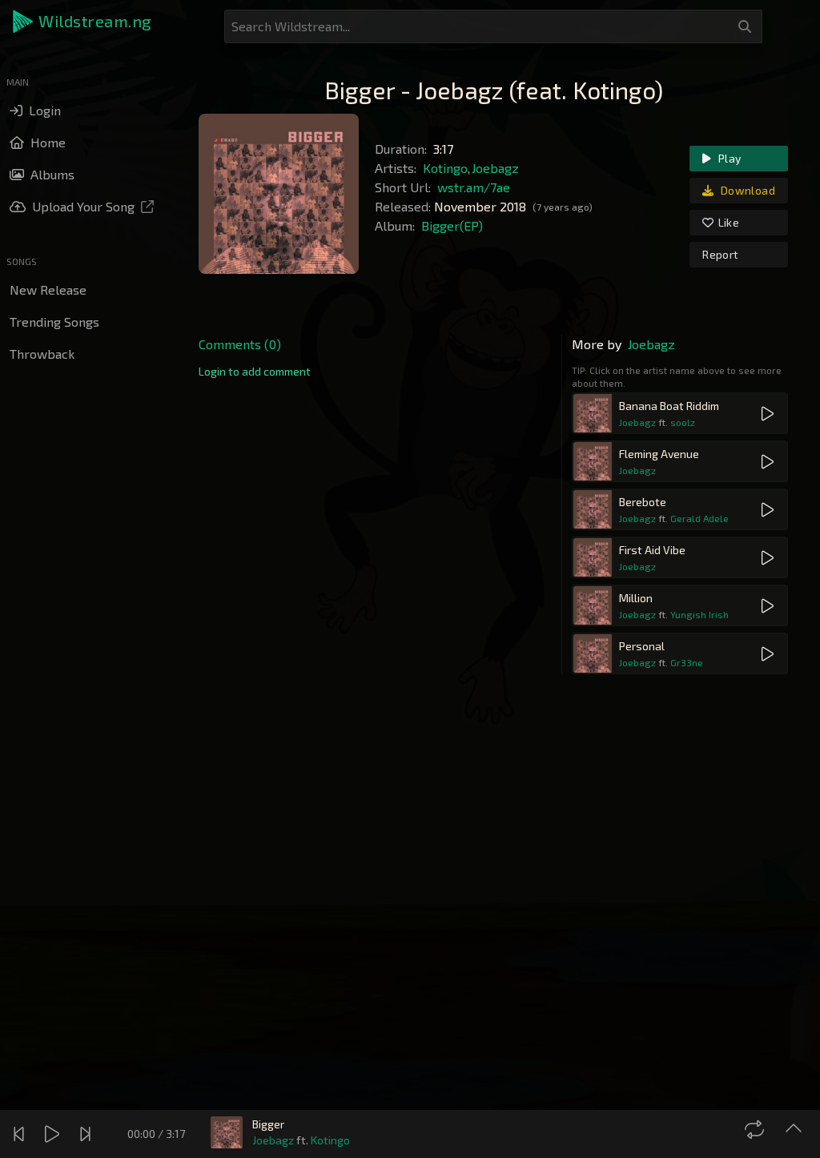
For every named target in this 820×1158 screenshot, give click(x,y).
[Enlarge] (795, 1129)
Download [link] (746, 190)
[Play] (54, 1134)
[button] (83, 22)
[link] (255, 372)
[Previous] (21, 1134)
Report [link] (720, 254)
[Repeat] (756, 1129)
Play (729, 158)
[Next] (87, 1134)
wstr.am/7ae (473, 187)
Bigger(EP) (452, 225)
